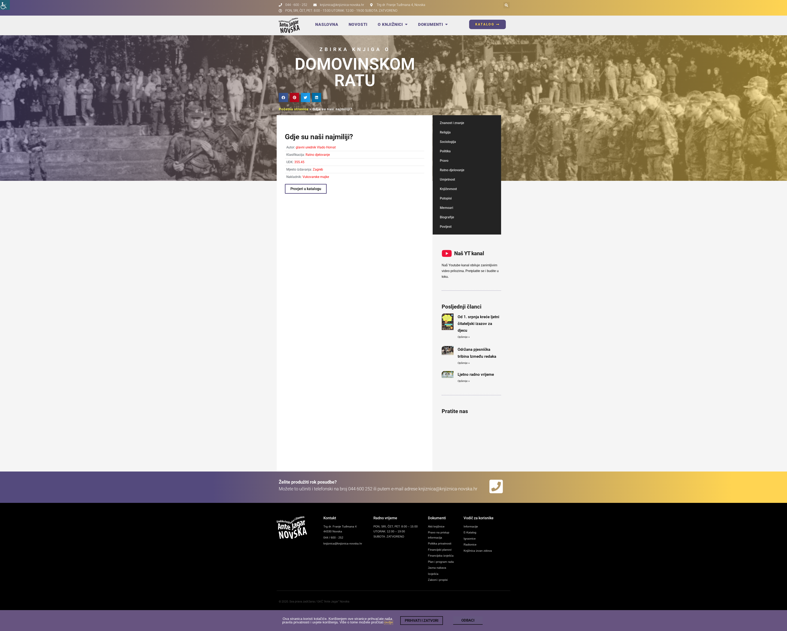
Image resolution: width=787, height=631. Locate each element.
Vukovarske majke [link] (316, 177)
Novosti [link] (358, 24)
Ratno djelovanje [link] (318, 155)
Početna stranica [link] (293, 109)
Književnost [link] (448, 189)
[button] (506, 5)
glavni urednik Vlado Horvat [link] (316, 147)
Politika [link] (445, 151)
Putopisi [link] (446, 198)
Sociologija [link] (448, 142)
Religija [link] (445, 132)
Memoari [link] (446, 208)
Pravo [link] (444, 161)
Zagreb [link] (318, 169)
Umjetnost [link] (447, 179)
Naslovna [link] (326, 24)
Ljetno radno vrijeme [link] (476, 374)
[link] (5, 5)
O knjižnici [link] (390, 24)
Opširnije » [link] (464, 337)
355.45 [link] (299, 162)
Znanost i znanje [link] (452, 123)
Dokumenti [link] (430, 24)
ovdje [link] (388, 622)
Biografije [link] (447, 217)
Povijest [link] (446, 227)
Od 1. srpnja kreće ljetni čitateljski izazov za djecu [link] (478, 323)
